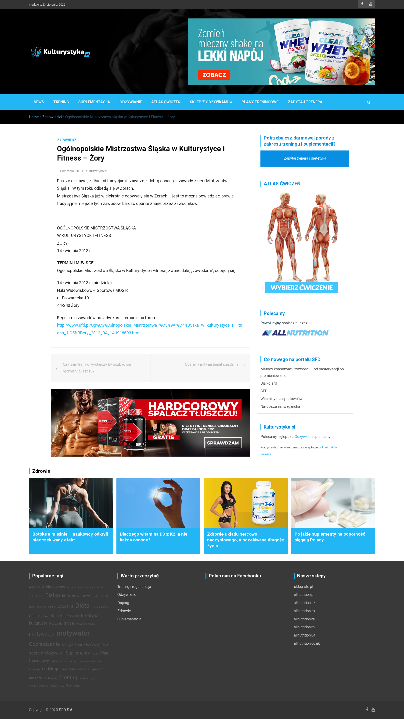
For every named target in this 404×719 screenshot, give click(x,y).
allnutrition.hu (304, 619)
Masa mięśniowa (85, 623)
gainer (34, 615)
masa (69, 623)
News (39, 102)
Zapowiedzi (67, 140)
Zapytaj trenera (305, 102)
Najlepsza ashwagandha (280, 406)
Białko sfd (268, 383)
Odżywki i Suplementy (67, 653)
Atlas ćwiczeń (165, 102)
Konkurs (73, 616)
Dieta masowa (100, 606)
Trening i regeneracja (134, 586)
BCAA (100, 587)
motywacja (41, 634)
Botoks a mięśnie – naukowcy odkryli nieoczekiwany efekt (70, 537)
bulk (32, 607)
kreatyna (89, 615)
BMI (95, 596)
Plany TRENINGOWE (260, 102)
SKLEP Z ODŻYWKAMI (209, 102)
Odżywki (302, 436)
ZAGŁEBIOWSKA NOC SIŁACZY (46, 685)
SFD (263, 391)
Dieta (82, 605)
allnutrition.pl (304, 594)
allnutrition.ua (304, 635)
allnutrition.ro (304, 627)
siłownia (83, 669)
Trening (61, 102)
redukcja (50, 669)
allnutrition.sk (304, 611)
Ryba (64, 669)
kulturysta (38, 623)
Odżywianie (130, 102)
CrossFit (65, 606)
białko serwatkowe (76, 596)
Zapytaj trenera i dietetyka (305, 158)
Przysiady (34, 669)
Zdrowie (124, 611)
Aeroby (34, 587)
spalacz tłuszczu (296, 323)
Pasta (95, 653)
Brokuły (104, 596)
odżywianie (72, 644)
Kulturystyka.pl (96, 171)
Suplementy (50, 678)
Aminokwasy (53, 587)
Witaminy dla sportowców (281, 399)
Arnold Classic (75, 587)
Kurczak (55, 624)
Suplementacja (94, 102)
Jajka (45, 616)
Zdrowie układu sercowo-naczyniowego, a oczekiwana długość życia (245, 539)
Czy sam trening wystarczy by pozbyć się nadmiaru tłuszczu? (97, 367)
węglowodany (86, 678)
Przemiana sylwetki (90, 661)
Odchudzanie (44, 644)
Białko (52, 595)
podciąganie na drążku (63, 661)
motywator (73, 633)
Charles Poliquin (46, 606)
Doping (123, 603)
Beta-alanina (36, 596)
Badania (90, 587)
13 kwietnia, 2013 (70, 171)
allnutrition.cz (304, 603)
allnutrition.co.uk (307, 643)
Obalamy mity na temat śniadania (211, 364)
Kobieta (58, 615)
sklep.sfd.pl (303, 586)
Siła (72, 669)
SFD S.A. (66, 710)
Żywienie (73, 686)
